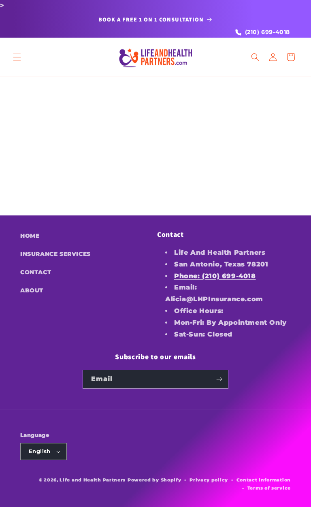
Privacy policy (209, 480)
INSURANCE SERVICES (55, 254)
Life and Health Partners (93, 480)
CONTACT (35, 272)
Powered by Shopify (154, 480)
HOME (29, 235)
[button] (17, 57)
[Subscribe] (219, 379)
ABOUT (31, 290)
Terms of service (269, 488)
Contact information (263, 480)
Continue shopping (155, 177)
